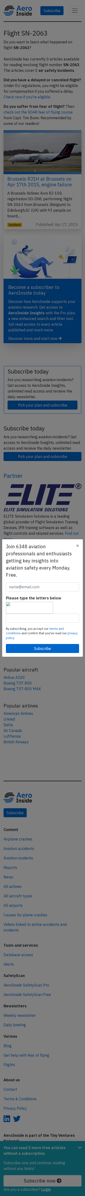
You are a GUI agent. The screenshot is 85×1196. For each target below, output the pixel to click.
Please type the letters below (33, 598)
